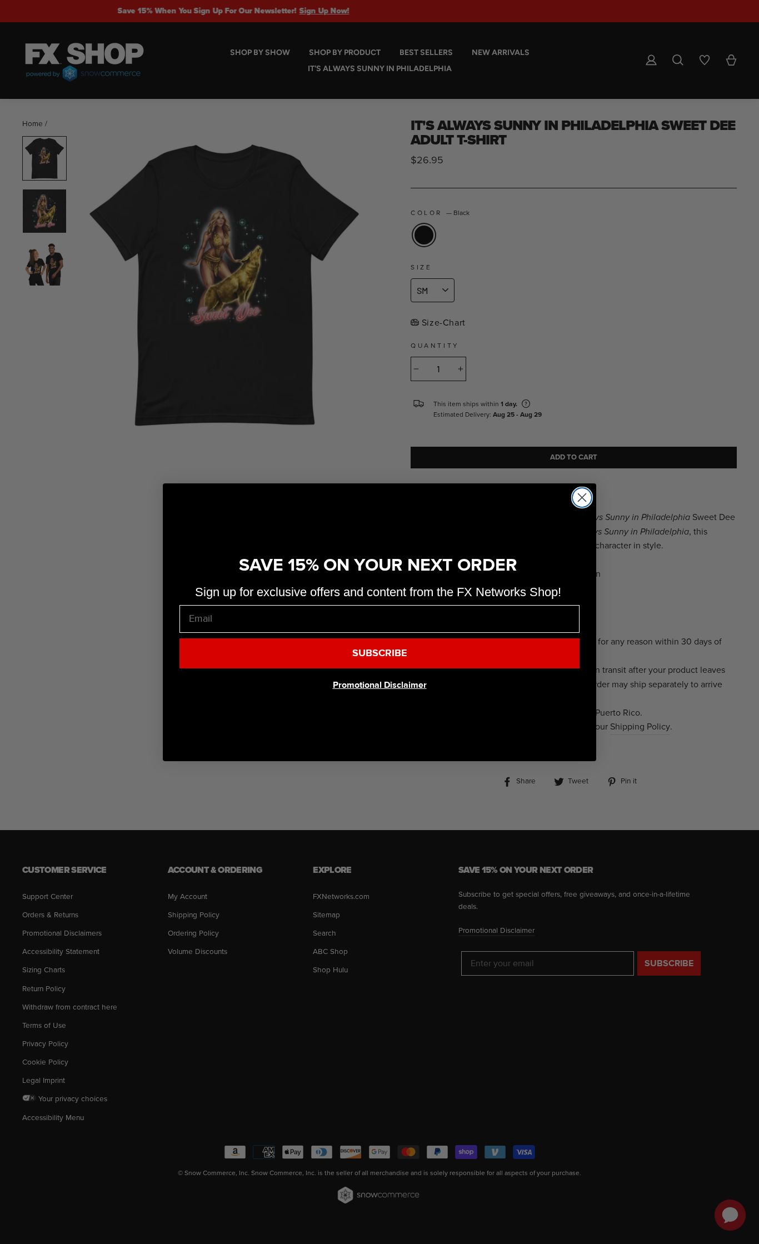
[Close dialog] (582, 497)
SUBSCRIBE (379, 653)
